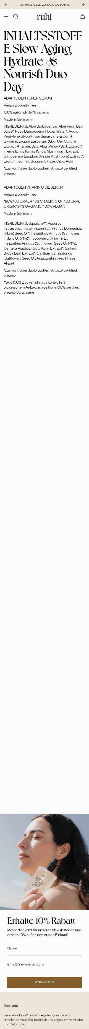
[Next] (83, 4)
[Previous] (6, 4)
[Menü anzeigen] (5, 16)
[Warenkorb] (82, 16)
